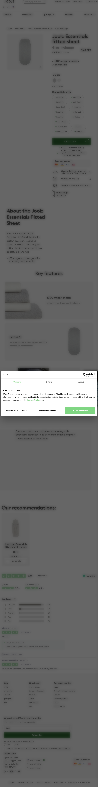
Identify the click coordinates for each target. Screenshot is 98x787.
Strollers (6, 687)
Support (56, 687)
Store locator (77, 2)
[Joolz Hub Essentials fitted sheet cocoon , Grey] (16, 528)
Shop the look (33, 702)
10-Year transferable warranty (64, 691)
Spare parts (8, 699)
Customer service (92, 2)
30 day (64, 179)
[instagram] (5, 772)
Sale (5, 702)
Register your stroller (62, 2)
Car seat (7, 695)
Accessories (20, 29)
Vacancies (32, 695)
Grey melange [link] (61, 29)
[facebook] (7, 772)
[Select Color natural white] (59, 80)
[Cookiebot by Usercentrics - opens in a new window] (84, 375)
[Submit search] (44, 1)
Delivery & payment (61, 699)
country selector (36, 760)
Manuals (57, 695)
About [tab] (81, 382)
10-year (64, 185)
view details (16, 561)
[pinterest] (15, 772)
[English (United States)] (27, 760)
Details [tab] (49, 382)
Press (30, 706)
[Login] (3, 7)
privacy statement (63, 748)
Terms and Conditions (25, 782)
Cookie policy (72, 782)
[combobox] (33, 2)
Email (8, 728)
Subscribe (37, 735)
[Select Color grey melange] (54, 80)
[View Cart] (8, 7)
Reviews (31, 699)
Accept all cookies (80, 410)
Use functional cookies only (17, 410)
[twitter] (19, 772)
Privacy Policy (59, 782)
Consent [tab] (17, 382)
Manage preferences (47, 410)
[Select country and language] (12, 7)
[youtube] (11, 772)
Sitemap (11, 782)
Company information (36, 691)
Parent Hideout (34, 687)
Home (9, 29)
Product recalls (59, 706)
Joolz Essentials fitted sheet (40, 29)
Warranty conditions (43, 782)
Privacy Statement (35, 400)
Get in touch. (61, 195)
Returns (56, 702)
